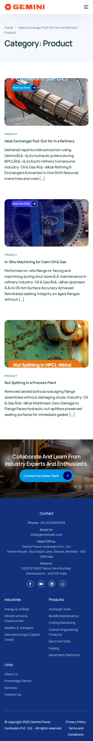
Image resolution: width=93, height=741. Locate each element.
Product (11, 134)
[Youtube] (41, 583)
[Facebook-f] (30, 583)
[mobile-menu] (85, 7)
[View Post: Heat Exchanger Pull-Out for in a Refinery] (46, 102)
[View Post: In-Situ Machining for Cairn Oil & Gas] (46, 223)
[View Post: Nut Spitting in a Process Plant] (46, 344)
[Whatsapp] (62, 583)
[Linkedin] (52, 583)
